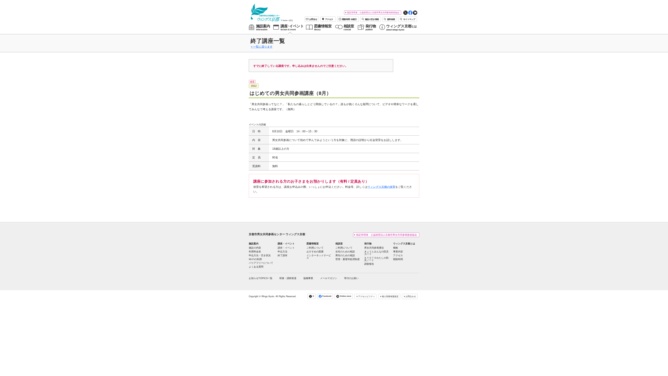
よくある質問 (256, 267)
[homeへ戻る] (265, 13)
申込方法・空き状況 (260, 255)
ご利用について (315, 248)
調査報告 (369, 264)
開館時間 (398, 259)
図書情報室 (313, 243)
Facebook (326, 296)
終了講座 (282, 255)
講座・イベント (286, 243)
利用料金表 (255, 251)
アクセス (398, 255)
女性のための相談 (345, 251)
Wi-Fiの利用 (255, 259)
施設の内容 (255, 248)
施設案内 (254, 243)
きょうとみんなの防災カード (376, 252)
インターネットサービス (319, 256)
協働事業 (308, 278)
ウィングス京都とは (404, 243)
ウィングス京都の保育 (381, 186)
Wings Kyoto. (268, 296)
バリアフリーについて (261, 263)
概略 (395, 248)
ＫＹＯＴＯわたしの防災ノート (376, 259)
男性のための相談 (345, 255)
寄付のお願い (351, 278)
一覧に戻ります (263, 46)
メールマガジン (328, 278)
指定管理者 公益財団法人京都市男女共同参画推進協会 (373, 12)
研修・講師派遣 (287, 278)
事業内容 (398, 251)
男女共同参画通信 (374, 248)
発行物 (368, 243)
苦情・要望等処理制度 (347, 259)
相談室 (339, 243)
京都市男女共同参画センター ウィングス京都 (277, 234)
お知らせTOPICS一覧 (260, 278)
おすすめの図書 (315, 251)
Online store (345, 296)
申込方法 (282, 251)
